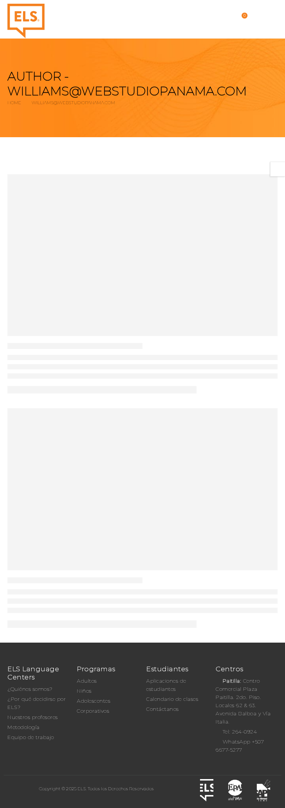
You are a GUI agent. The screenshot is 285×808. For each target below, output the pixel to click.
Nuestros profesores (32, 717)
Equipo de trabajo (30, 737)
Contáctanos (162, 709)
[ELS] (207, 790)
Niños (84, 690)
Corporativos (93, 711)
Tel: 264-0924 (240, 731)
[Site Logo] (26, 21)
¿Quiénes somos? (30, 689)
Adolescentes (93, 700)
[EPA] (235, 790)
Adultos (87, 680)
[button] (270, 19)
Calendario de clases (172, 699)
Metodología (23, 727)
